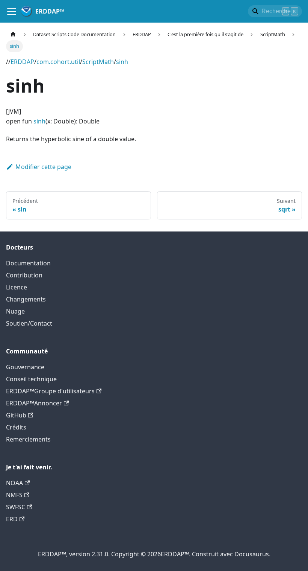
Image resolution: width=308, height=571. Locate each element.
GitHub (16, 415)
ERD (12, 519)
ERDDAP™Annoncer (34, 403)
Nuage (15, 311)
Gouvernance (25, 367)
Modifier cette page (43, 167)
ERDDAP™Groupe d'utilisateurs (50, 391)
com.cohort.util (58, 62)
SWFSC (15, 507)
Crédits (16, 427)
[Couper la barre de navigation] (11, 11)
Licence (16, 287)
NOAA (14, 483)
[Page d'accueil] (13, 34)
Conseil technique (31, 379)
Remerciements (28, 439)
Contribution (24, 275)
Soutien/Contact (29, 323)
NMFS (14, 495)
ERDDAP (22, 62)
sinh (122, 62)
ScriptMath (98, 62)
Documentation (28, 263)
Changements (26, 299)
